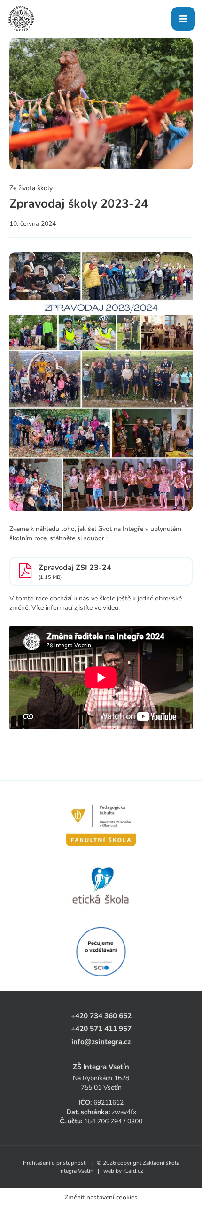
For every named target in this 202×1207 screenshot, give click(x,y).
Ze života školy (31, 188)
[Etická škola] (101, 886)
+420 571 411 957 (101, 1028)
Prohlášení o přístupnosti (55, 1163)
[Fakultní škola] (101, 820)
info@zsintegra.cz (101, 1041)
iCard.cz (133, 1171)
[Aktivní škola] (101, 951)
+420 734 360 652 (101, 1016)
